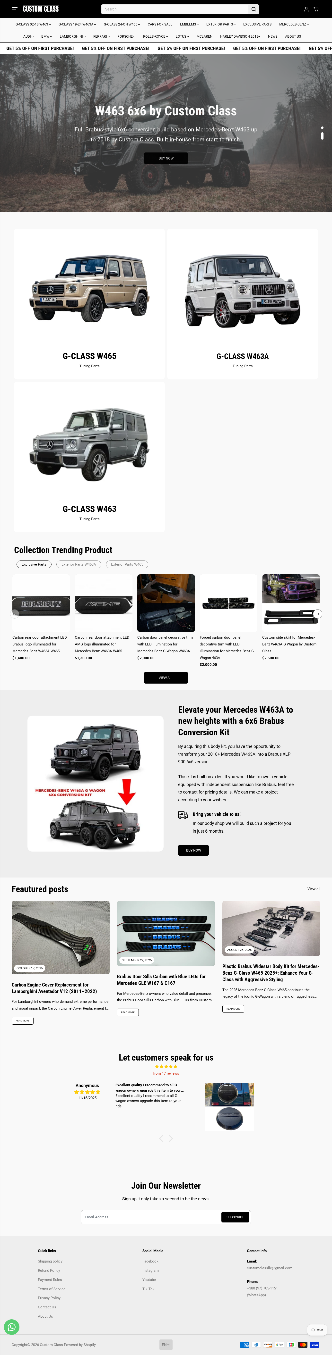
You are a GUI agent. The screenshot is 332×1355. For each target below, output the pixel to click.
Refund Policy (49, 1270)
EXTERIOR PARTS (220, 24)
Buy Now (166, 165)
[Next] (317, 614)
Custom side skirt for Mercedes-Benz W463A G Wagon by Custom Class (289, 644)
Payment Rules (50, 1280)
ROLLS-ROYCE (154, 36)
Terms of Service (51, 1289)
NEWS (272, 36)
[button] (14, 9)
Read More (22, 1020)
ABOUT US (293, 36)
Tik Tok (148, 1289)
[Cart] (316, 9)
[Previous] (14, 614)
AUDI (27, 36)
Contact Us (47, 1307)
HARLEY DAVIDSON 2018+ (240, 36)
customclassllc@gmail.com (269, 1268)
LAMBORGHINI (72, 36)
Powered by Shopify (80, 1345)
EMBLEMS (188, 24)
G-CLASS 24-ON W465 (121, 24)
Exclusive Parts (34, 564)
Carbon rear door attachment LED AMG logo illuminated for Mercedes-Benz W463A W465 (102, 644)
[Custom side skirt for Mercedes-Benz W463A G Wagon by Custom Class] (291, 603)
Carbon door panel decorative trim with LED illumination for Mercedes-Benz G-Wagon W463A (165, 644)
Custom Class (51, 1345)
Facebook (150, 1261)
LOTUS (181, 36)
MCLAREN (204, 36)
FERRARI (100, 36)
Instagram (150, 1270)
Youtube (149, 1280)
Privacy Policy (49, 1298)
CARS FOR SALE (160, 24)
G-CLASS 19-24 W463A (76, 24)
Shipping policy (50, 1261)
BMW (45, 36)
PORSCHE (125, 36)
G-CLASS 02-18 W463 (32, 24)
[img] (166, 1066)
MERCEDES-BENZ (293, 24)
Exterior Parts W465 (127, 564)
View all (166, 678)
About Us (45, 1316)
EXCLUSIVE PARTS (257, 24)
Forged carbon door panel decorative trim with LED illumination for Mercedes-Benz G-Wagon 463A (227, 647)
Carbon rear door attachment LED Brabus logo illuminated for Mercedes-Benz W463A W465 (39, 644)
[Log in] (306, 9)
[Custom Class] (41, 9)
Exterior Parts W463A (78, 564)
